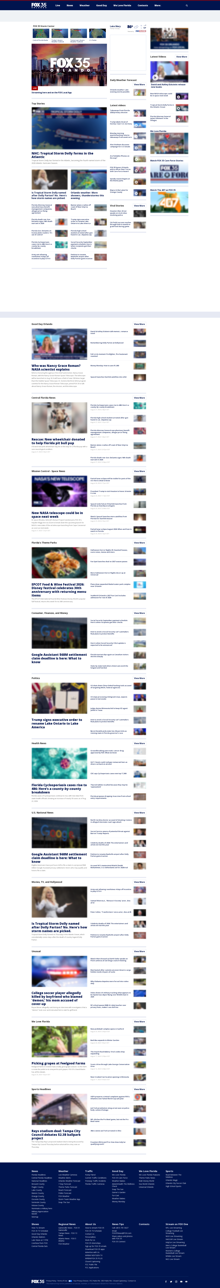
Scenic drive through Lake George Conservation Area (110, 1065)
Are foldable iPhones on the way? (119, 157)
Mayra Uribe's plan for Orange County (119, 191)
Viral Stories (117, 205)
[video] (139, 92)
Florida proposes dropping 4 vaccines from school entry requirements (111, 797)
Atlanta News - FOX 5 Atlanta (67, 1239)
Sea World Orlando (146, 1184)
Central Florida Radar (40, 40)
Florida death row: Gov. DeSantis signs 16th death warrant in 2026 (42, 221)
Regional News (66, 1224)
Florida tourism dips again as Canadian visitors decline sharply (109, 655)
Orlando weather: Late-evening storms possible (119, 91)
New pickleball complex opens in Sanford (107, 1029)
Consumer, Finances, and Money (50, 612)
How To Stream (38, 1228)
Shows (35, 1224)
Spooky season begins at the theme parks (120, 180)
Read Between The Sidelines (173, 1176)
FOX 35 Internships (93, 1243)
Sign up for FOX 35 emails (95, 1246)
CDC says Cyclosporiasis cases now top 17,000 (108, 773)
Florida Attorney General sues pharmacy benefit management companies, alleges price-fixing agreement (42, 209)
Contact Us (89, 1234)
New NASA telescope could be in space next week (161, 94)
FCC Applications (92, 1267)
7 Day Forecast (64, 1184)
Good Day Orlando (42, 324)
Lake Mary (115, 26)
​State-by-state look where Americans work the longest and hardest (109, 667)
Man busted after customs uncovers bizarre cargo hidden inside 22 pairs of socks (111, 971)
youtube (181, 1282)
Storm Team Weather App (69, 1199)
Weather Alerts (64, 1178)
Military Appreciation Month (40, 1212)
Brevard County (38, 1184)
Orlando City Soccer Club (176, 1183)
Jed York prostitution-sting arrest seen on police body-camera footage (110, 1109)
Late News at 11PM (40, 1240)
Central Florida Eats (40, 1246)
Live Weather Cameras (67, 1175)
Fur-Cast (115, 1195)
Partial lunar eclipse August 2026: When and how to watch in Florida (111, 530)
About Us (90, 1224)
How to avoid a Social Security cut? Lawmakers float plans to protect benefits (110, 633)
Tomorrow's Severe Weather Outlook (77, 41)
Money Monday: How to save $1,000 (105, 365)
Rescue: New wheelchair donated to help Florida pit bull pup (58, 441)
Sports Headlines (41, 1089)
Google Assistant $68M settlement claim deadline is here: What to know (59, 658)
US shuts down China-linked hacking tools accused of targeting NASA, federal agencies (111, 686)
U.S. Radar (93, 40)
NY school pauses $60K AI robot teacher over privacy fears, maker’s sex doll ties (108, 1006)
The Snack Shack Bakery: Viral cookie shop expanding (108, 1053)
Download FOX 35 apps (95, 1249)
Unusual (36, 951)
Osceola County (38, 1199)
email (186, 1282)
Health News (39, 743)
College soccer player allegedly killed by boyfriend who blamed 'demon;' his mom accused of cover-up (57, 998)
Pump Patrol (90, 1175)
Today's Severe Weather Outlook (58, 41)
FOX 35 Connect (118, 1241)
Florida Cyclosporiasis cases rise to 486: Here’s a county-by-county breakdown (42, 245)
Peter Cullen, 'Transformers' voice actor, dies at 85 (111, 912)
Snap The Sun (64, 1202)
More (157, 5)
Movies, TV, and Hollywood (47, 881)
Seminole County (39, 1202)
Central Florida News (43, 397)
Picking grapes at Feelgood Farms (58, 1063)
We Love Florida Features (149, 1175)
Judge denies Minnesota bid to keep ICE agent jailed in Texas (109, 709)
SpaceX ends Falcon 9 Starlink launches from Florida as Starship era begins (109, 505)
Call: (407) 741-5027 (120, 1228)
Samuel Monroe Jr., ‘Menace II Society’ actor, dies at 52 (110, 901)
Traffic (89, 1171)
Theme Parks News (147, 1178)
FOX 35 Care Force (120, 1178)
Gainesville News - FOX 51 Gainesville (69, 1229)
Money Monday (118, 1201)
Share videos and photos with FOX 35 (122, 1237)
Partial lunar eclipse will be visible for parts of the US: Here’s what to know (111, 479)
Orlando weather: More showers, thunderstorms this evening (87, 195)
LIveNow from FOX (39, 1243)
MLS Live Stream (173, 1259)
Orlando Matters (38, 1237)
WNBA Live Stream (173, 1256)
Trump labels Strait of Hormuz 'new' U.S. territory (121, 123)
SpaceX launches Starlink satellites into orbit (109, 377)
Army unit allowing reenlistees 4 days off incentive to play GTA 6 (41, 256)
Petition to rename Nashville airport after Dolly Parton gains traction (81, 256)
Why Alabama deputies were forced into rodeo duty (109, 982)
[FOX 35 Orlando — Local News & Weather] (40, 5)
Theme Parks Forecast (67, 1187)
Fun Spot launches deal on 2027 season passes (109, 561)
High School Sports (173, 1186)
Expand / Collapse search (186, 5)
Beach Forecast (64, 1190)
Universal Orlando (146, 1187)
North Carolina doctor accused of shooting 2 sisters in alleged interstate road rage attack (111, 821)
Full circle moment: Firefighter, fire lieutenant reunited (109, 355)
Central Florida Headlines (42, 1178)
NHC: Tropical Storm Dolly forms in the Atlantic (62, 155)
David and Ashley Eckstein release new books (168, 85)
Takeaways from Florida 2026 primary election (120, 111)
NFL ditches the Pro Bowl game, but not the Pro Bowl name (109, 1120)
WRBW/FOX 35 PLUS (93, 1258)
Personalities (90, 1237)
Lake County (37, 1190)
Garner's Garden (118, 1192)
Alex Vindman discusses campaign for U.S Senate (120, 145)
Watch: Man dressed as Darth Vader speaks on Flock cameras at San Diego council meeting (109, 959)
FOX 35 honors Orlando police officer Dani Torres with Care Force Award (120, 169)
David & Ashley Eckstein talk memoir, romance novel (109, 332)
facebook (166, 1282)
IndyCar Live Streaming (175, 1242)
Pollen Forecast (64, 1193)
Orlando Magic (172, 1180)
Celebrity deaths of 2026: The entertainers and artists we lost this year (109, 844)
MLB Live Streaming (174, 1236)
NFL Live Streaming (174, 1228)
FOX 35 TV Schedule (40, 1231)
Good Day (117, 1171)
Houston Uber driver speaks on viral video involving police (118, 213)
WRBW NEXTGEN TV (93, 1255)
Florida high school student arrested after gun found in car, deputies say (82, 233)
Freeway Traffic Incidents (95, 1181)
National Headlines (39, 1181)
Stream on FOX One (177, 1224)
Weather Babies (118, 1181)
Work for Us (90, 1240)
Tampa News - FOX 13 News (67, 1234)
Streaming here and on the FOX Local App (52, 92)
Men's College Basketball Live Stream (176, 1246)
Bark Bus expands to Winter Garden (105, 1040)
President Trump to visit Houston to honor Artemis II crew (111, 492)
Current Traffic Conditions (95, 1178)
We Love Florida (158, 131)
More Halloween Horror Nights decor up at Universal (108, 574)
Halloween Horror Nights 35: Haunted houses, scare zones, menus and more (109, 551)
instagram (176, 1282)
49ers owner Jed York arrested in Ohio (106, 1131)
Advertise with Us (92, 1252)
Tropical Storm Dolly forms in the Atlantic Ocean (162, 106)
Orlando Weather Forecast (69, 1181)
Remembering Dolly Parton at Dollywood (107, 343)
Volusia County (38, 1205)
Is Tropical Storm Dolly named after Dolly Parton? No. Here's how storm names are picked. (49, 195)
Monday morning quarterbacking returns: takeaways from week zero (121, 135)
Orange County (38, 1196)
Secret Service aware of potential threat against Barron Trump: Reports (110, 832)
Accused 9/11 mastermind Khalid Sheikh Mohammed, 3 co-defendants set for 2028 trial (109, 866)
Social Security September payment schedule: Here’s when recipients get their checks (81, 245)
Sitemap (35, 1217)
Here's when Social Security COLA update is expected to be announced (108, 644)
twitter (171, 1282)
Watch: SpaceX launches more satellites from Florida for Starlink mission (109, 517)
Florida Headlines (39, 1175)
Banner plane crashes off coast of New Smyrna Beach (81, 207)
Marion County (38, 1193)
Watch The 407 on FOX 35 (163, 190)
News (35, 1171)
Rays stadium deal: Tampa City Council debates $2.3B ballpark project (56, 1134)
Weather (63, 1171)
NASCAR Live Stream (174, 1239)
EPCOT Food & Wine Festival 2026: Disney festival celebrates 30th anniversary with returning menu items (59, 589)
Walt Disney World (146, 1181)
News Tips (118, 1224)
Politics (36, 678)
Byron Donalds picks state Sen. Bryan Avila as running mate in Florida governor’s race (109, 732)
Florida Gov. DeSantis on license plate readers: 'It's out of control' (42, 233)
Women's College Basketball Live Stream (175, 1252)
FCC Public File (91, 1264)
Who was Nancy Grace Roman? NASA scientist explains (56, 367)
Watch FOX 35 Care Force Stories (166, 160)
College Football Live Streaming (174, 1232)
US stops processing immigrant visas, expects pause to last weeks (109, 698)
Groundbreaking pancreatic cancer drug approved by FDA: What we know (107, 751)
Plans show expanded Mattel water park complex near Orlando (110, 585)
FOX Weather (63, 1196)
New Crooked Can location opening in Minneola (110, 1077)
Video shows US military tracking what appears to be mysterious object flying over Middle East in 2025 (111, 995)
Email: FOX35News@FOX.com (121, 1232)
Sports (169, 1171)
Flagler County (37, 1187)
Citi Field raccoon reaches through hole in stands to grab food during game (120, 224)
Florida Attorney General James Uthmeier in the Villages (160, 118)
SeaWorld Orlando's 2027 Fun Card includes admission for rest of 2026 (108, 596)
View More (139, 84)
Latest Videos (158, 56)
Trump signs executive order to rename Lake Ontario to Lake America (81, 221)
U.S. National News (42, 812)
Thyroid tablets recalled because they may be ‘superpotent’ (109, 786)
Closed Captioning (92, 1261)
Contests (144, 1224)
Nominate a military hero (42, 1208)
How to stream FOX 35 (94, 1228)
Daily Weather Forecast (123, 80)
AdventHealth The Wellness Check (123, 1185)
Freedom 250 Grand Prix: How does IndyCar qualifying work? (108, 1143)
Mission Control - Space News (48, 471)
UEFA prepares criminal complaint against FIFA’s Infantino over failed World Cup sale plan (110, 1097)
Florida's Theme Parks (44, 542)
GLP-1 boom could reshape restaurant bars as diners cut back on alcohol (109, 763)
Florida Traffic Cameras (95, 1184)
